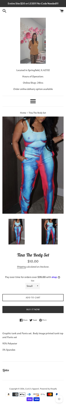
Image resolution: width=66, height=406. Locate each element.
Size (32, 281)
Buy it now (33, 309)
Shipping (21, 266)
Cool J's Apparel (32, 389)
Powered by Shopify (48, 389)
